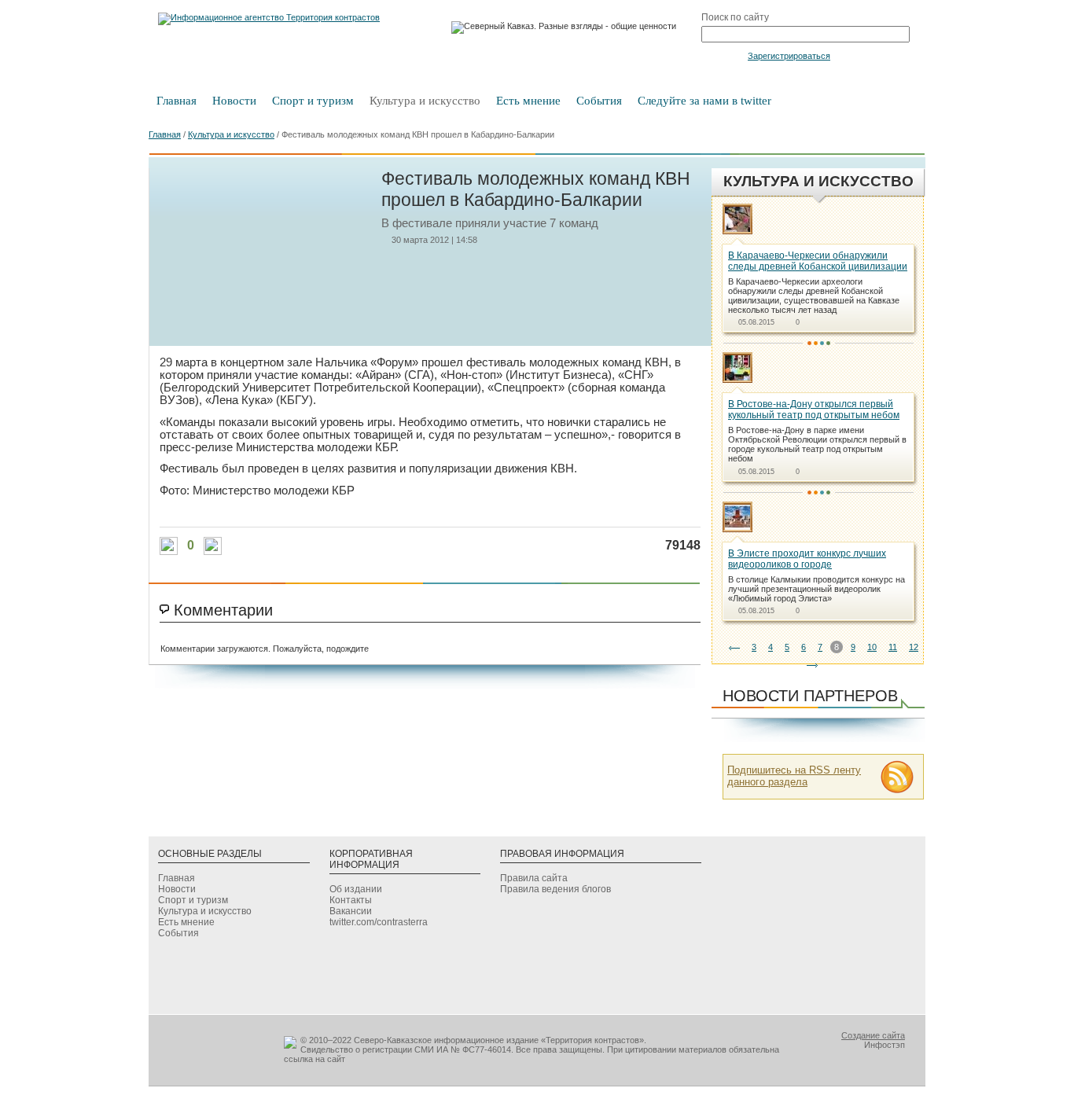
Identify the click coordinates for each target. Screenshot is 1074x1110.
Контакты (350, 900)
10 (872, 647)
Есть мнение (528, 100)
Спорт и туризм (313, 100)
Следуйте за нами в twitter (704, 100)
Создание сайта (873, 1035)
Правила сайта (534, 878)
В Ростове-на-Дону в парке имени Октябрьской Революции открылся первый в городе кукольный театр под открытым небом (817, 444)
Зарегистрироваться (789, 56)
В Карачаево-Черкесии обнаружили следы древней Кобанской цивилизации (817, 261)
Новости (234, 100)
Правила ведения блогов (555, 889)
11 (892, 647)
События (599, 100)
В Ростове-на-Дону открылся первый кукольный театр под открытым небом (813, 410)
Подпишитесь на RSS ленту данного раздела (794, 776)
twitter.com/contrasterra (378, 922)
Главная (176, 100)
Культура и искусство (425, 100)
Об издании (355, 889)
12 (913, 647)
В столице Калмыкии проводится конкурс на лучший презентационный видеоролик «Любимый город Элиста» (816, 589)
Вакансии (350, 911)
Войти (723, 55)
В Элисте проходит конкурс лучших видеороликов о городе (807, 559)
